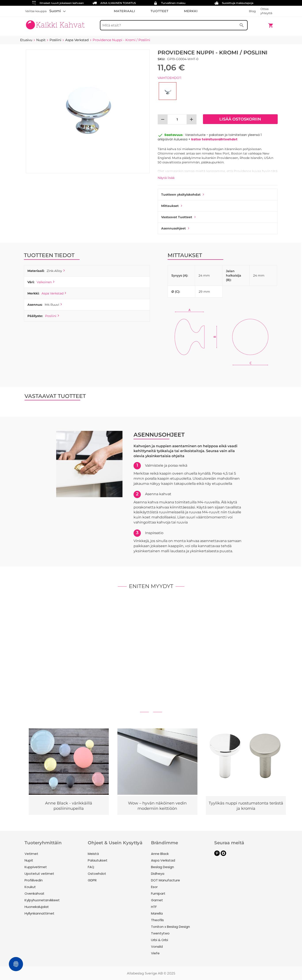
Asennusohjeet (173, 228)
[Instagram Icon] (223, 854)
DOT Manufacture (165, 880)
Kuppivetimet (36, 867)
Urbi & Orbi (159, 940)
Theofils (157, 920)
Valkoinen (44, 282)
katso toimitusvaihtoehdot (214, 139)
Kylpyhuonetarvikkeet (42, 900)
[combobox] (174, 25)
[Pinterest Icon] (217, 854)
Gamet (157, 900)
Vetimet (31, 853)
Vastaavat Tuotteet (176, 217)
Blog (252, 11)
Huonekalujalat (37, 906)
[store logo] (55, 23)
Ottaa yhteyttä (266, 11)
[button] (57, 11)
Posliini (50, 316)
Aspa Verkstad (52, 293)
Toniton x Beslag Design (170, 926)
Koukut (30, 886)
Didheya (157, 873)
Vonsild (157, 946)
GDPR (92, 880)
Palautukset (97, 860)
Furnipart (158, 893)
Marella (157, 913)
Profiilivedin (34, 880)
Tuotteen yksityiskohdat (181, 195)
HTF (154, 906)
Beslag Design (162, 867)
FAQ (91, 867)
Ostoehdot (97, 873)
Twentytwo (160, 933)
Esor (154, 886)
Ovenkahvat (34, 893)
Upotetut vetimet (39, 873)
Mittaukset (170, 206)
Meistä (93, 853)
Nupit (29, 860)
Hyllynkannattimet (39, 913)
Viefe (155, 953)
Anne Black (160, 853)
